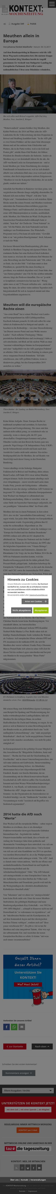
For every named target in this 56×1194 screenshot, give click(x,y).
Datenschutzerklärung (38, 595)
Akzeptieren (41, 610)
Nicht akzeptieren (22, 610)
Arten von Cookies (33, 601)
